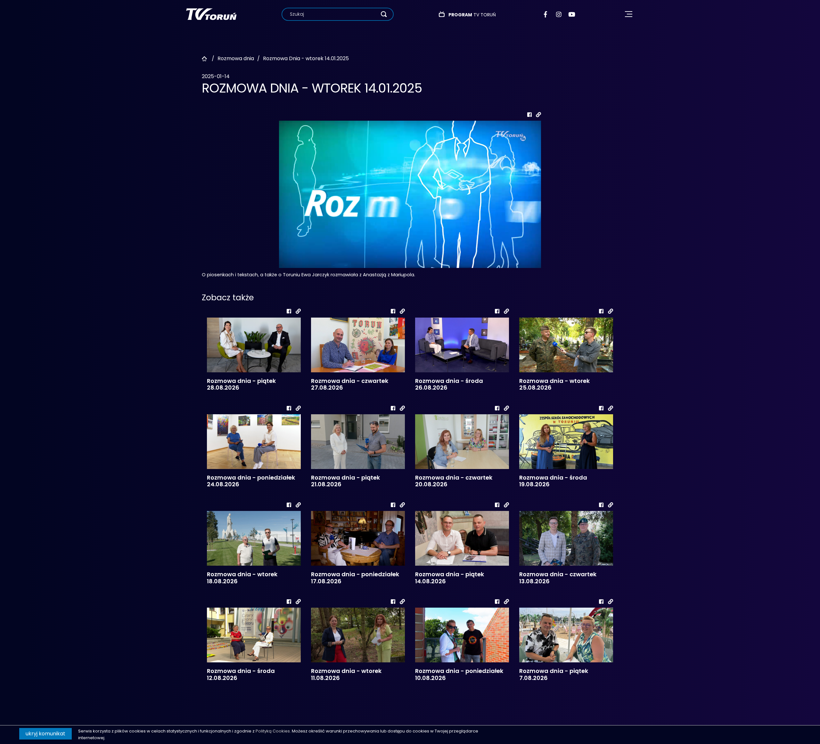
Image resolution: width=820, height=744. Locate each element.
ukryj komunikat (45, 733)
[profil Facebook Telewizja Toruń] (547, 14)
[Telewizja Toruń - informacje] (211, 14)
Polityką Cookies (273, 731)
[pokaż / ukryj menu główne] (628, 14)
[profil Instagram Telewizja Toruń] (559, 14)
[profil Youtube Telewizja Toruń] (571, 14)
